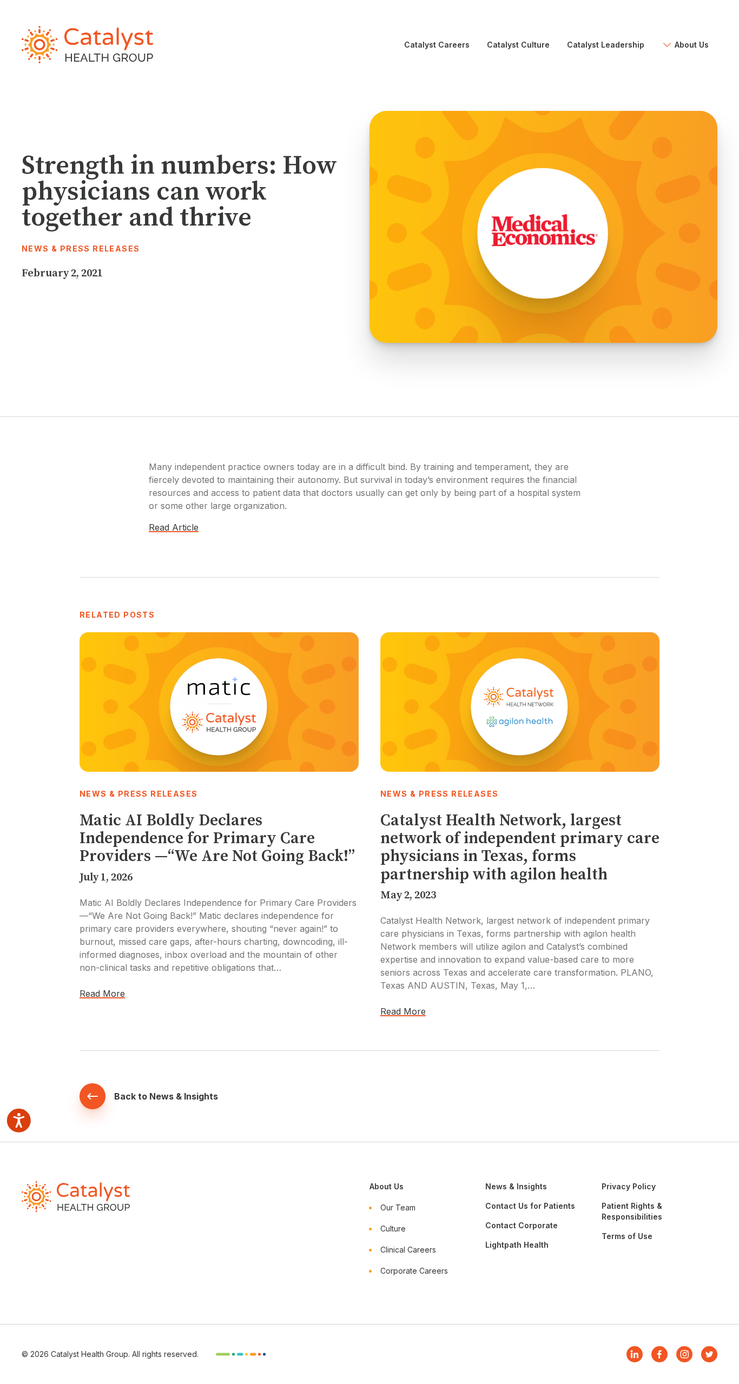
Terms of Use (627, 1236)
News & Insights (516, 1186)
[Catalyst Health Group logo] (87, 44)
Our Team (397, 1207)
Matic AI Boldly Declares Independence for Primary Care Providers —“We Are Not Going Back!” (217, 839)
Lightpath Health (517, 1244)
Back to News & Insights (166, 1096)
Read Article (174, 527)
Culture (393, 1228)
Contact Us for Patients (530, 1205)
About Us (387, 1186)
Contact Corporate (521, 1225)
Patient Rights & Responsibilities (632, 1211)
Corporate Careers (414, 1270)
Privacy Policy (629, 1186)
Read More (102, 993)
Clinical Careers (408, 1249)
